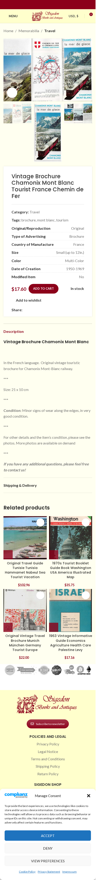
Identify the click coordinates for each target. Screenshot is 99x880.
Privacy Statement (49, 871)
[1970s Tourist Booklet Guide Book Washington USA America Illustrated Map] (70, 537)
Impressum (69, 871)
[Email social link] (36, 310)
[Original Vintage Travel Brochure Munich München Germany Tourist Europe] (25, 610)
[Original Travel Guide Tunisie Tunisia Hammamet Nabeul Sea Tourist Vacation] (25, 537)
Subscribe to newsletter (50, 724)
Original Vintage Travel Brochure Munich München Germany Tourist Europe (25, 643)
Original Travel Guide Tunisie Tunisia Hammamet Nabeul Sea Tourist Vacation (25, 570)
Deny (47, 848)
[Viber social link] (75, 310)
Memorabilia (28, 30)
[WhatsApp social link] (58, 310)
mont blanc (46, 220)
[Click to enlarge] (12, 93)
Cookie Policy (27, 871)
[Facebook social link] (39, 5)
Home (8, 30)
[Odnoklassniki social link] (52, 310)
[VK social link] (64, 310)
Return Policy (47, 774)
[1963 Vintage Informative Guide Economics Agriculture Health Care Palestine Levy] (70, 610)
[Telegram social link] (69, 310)
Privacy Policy (48, 744)
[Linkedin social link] (56, 5)
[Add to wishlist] (40, 522)
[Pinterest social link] (50, 5)
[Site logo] (48, 15)
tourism (62, 220)
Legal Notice (48, 751)
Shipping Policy (48, 766)
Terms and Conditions (48, 759)
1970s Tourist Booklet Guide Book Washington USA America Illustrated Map (70, 570)
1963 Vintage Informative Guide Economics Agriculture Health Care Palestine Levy (70, 643)
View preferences (48, 861)
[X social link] (30, 310)
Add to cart (43, 288)
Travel (49, 30)
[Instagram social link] (45, 5)
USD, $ (73, 16)
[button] (88, 795)
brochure (28, 220)
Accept (48, 836)
